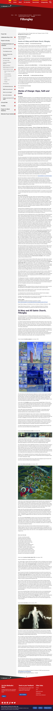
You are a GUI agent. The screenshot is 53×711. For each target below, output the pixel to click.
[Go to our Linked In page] (7, 703)
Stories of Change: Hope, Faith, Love (9, 72)
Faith (10, 2)
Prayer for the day (5, 40)
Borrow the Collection (7, 95)
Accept (35, 707)
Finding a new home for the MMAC (8, 99)
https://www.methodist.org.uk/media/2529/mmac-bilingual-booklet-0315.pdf (33, 302)
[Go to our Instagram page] (5, 703)
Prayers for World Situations (5, 109)
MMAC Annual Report (6, 65)
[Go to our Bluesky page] (15, 703)
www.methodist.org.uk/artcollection (24, 671)
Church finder (35, 2)
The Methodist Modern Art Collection (25, 15)
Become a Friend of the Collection (7, 55)
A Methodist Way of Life (6, 37)
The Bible (3, 105)
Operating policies (6, 83)
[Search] (50, 2)
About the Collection (37, 15)
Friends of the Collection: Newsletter (7, 63)
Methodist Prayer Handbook (7, 114)
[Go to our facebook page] (2, 703)
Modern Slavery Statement (41, 694)
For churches (27, 2)
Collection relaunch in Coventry (24, 16)
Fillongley (33, 16)
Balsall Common (7, 79)
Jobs (37, 689)
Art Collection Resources (8, 86)
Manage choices (48, 707)
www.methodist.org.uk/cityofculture (45, 175)
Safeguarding (44, 2)
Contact (37, 687)
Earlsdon (5, 77)
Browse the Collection (7, 48)
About (20, 2)
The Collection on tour (7, 51)
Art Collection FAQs (6, 60)
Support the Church (39, 691)
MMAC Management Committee (8, 67)
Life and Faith (4, 102)
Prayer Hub (3, 34)
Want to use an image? (7, 92)
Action (14, 2)
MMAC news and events (8, 89)
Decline (40, 707)
